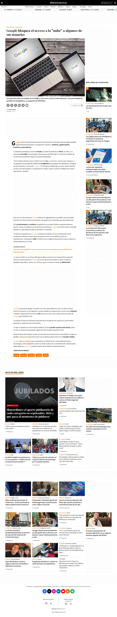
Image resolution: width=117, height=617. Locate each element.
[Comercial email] (66, 604)
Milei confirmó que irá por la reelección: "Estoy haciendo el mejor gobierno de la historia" (17, 502)
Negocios (74, 7)
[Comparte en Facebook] (8, 105)
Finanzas (53, 7)
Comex (90, 7)
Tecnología (83, 7)
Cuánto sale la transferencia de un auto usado (17, 427)
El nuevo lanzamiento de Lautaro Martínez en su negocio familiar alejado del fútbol (98, 533)
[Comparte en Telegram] (23, 105)
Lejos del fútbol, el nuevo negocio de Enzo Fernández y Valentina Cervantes (16, 563)
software (31, 355)
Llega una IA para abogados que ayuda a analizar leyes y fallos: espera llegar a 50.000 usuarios (70, 428)
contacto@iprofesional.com (58, 612)
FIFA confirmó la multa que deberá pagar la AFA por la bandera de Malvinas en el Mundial (71, 517)
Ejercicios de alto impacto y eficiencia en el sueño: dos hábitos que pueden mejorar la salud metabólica (71, 564)
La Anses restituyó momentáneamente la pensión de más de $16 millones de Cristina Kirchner (17, 533)
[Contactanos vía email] (46, 603)
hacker (46, 355)
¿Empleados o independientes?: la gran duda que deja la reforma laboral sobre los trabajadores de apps (71, 549)
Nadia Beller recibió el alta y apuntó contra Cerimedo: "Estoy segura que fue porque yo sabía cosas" (70, 445)
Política (46, 7)
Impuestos (60, 7)
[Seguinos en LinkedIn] (58, 591)
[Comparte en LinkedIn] (19, 105)
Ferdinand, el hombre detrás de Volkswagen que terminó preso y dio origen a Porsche (44, 502)
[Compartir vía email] (26, 105)
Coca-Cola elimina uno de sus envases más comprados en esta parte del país (70, 532)
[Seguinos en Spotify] (72, 591)
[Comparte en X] (11, 105)
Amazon (27, 346)
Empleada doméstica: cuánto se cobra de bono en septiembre (44, 562)
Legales (68, 7)
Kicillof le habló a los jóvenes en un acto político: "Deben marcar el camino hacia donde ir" (18, 459)
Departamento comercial (68, 600)
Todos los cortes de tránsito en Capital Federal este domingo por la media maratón (44, 459)
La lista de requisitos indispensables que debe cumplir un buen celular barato (98, 169)
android (38, 355)
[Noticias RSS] (68, 591)
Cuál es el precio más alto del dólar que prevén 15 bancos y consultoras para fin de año (70, 502)
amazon (23, 355)
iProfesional (10, 27)
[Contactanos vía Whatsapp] (51, 603)
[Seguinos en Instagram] (54, 591)
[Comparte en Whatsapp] (15, 105)
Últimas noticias (29, 7)
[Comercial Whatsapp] (71, 604)
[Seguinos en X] (49, 591)
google (16, 355)
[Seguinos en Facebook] (44, 591)
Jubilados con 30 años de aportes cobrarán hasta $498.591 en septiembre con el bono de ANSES (44, 428)
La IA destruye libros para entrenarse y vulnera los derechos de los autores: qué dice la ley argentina (97, 231)
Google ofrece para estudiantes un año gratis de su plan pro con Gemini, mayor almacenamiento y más (98, 200)
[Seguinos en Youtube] (63, 591)
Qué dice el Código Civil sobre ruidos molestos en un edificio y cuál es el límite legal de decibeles (71, 398)
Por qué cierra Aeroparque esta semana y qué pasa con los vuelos (98, 429)
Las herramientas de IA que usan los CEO (98, 107)
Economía (39, 7)
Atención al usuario (48, 599)
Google (18, 142)
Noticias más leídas (14, 372)
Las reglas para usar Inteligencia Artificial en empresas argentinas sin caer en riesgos (98, 138)
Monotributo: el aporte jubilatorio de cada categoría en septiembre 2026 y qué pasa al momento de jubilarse (30, 413)
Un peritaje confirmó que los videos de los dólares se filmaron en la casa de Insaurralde (71, 459)
